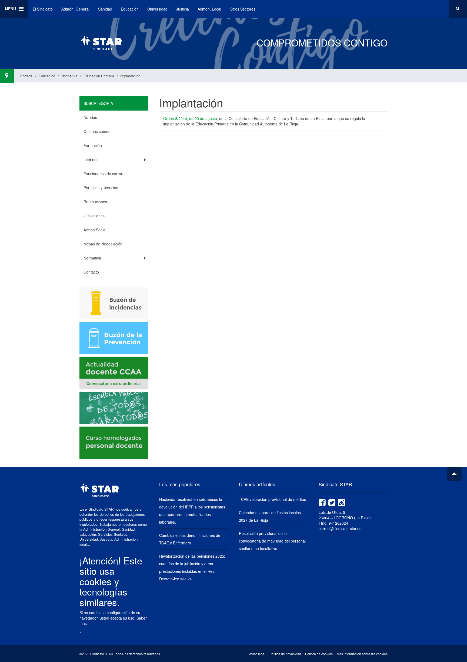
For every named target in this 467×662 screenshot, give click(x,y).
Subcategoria (98, 103)
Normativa (69, 75)
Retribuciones (95, 201)
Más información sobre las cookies (362, 653)
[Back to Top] (454, 474)
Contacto (91, 272)
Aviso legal (257, 653)
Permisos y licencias (101, 187)
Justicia (182, 9)
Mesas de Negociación (103, 244)
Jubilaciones (94, 215)
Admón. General (75, 9)
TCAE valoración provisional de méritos (272, 499)
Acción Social (95, 229)
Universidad (157, 9)
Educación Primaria (99, 75)
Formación (93, 145)
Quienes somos (97, 131)
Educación (130, 9)
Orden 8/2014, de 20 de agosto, (190, 118)
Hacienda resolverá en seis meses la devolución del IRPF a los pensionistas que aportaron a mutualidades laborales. (192, 511)
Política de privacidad (285, 653)
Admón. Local (209, 9)
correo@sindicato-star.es (340, 528)
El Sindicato (43, 9)
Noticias (90, 117)
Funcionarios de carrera (104, 173)
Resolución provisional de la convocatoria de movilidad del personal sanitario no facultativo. (272, 541)
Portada (26, 75)
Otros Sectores (242, 9)
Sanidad (105, 9)
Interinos (91, 159)
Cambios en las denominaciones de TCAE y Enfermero (189, 539)
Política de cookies (319, 653)
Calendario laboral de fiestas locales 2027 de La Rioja (270, 516)
